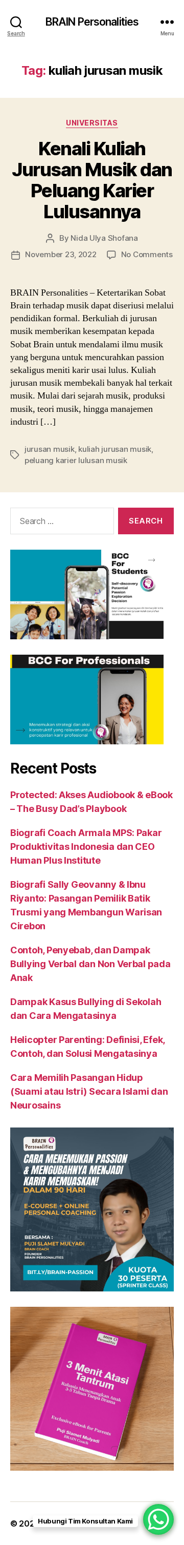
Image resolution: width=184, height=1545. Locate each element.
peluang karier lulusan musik (76, 460)
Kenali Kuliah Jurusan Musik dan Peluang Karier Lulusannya (92, 180)
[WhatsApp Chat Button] (158, 1519)
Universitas (92, 122)
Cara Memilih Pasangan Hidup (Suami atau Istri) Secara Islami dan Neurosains (89, 1091)
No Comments (147, 254)
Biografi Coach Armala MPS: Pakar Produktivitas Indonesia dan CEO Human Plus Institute (86, 846)
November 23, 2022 (61, 254)
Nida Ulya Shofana (104, 238)
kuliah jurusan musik (114, 449)
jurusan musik (50, 449)
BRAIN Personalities (92, 21)
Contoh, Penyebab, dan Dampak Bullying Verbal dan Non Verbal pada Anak (90, 964)
